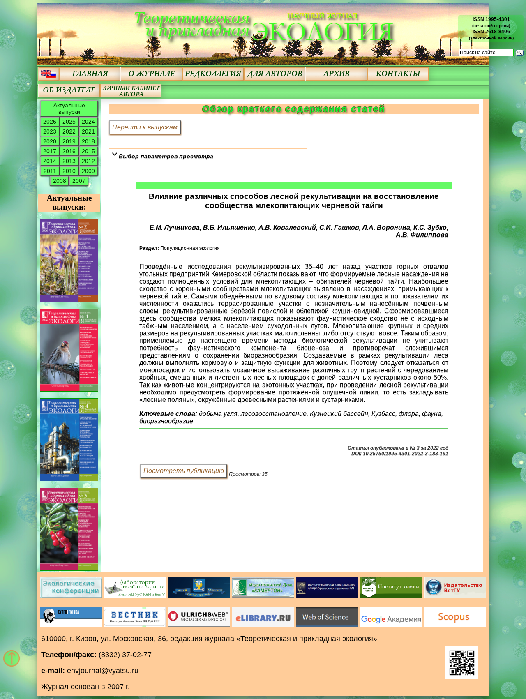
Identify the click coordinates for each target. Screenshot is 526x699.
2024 (88, 121)
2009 (88, 171)
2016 (69, 151)
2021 (88, 131)
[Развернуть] (115, 154)
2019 (69, 141)
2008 (59, 181)
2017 (49, 151)
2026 (49, 121)
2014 (49, 161)
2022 (69, 131)
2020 (49, 141)
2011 (50, 171)
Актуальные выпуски (69, 108)
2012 (88, 161)
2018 (88, 141)
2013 (69, 161)
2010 (69, 171)
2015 (88, 151)
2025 (69, 121)
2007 (78, 181)
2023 (49, 131)
